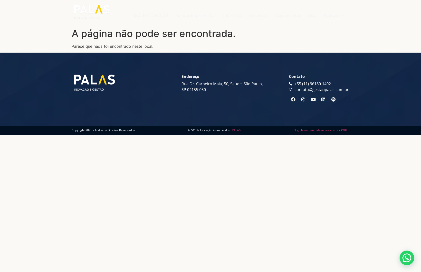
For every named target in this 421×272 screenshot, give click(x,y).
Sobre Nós (232, 15)
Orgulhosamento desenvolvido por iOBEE (321, 130)
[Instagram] (303, 99)
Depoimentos (288, 15)
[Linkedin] (323, 99)
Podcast (331, 15)
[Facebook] (293, 99)
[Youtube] (313, 99)
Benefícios (258, 15)
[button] (333, 15)
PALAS (236, 130)
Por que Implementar (195, 15)
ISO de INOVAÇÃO (151, 15)
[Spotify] (333, 99)
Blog (312, 15)
